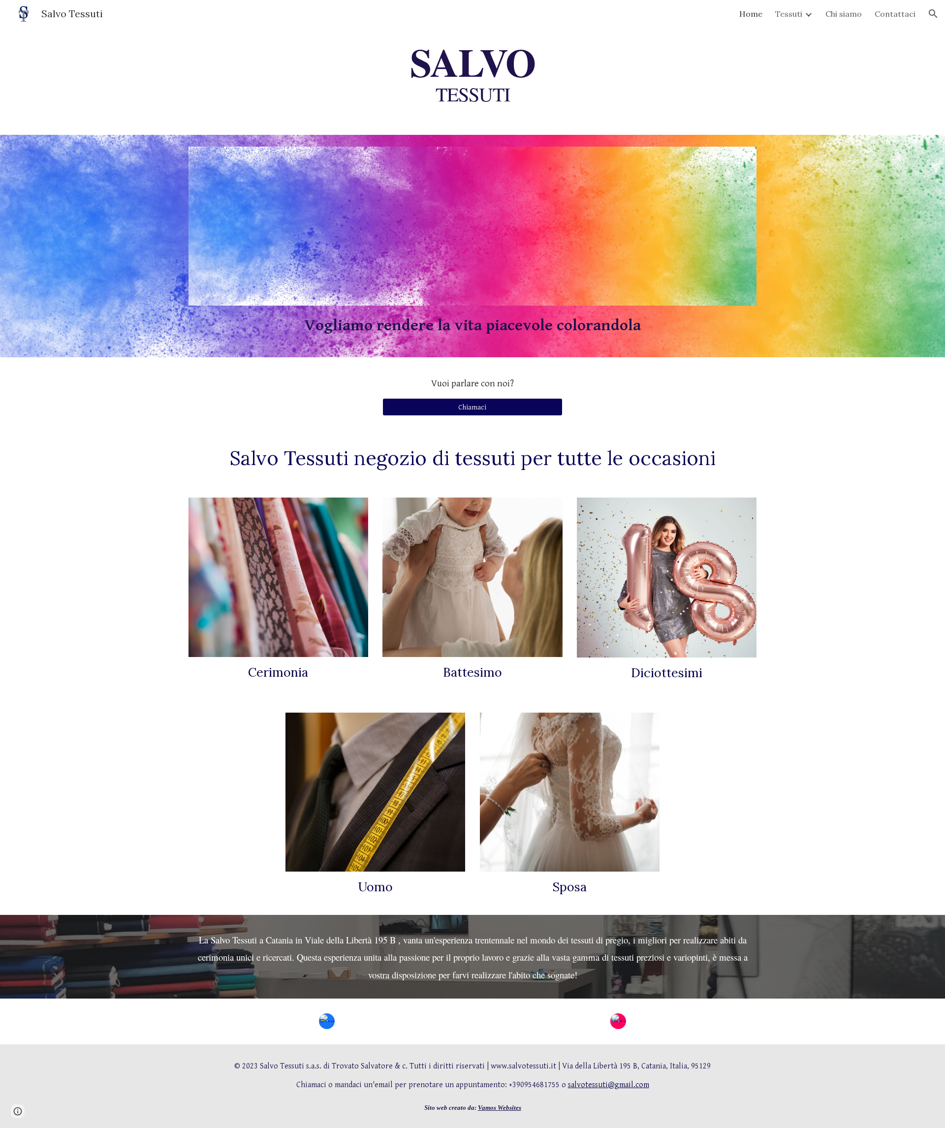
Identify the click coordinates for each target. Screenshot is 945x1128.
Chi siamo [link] (843, 14)
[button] (933, 14)
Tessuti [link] (788, 14)
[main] (472, 74)
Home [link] (750, 14)
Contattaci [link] (895, 14)
